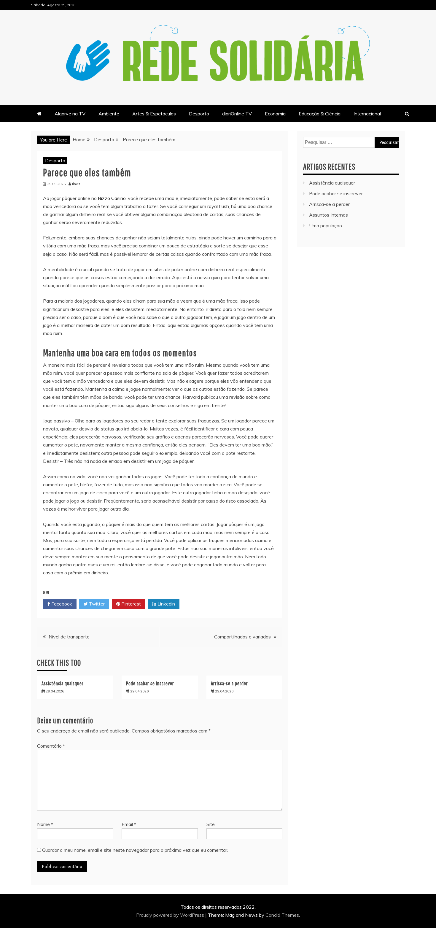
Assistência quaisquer (63, 683)
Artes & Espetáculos (154, 114)
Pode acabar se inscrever (150, 683)
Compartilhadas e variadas (242, 637)
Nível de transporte (69, 637)
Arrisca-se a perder (229, 683)
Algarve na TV (70, 114)
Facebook (61, 604)
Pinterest (130, 604)
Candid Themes (282, 915)
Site (210, 824)
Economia (275, 114)
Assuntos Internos (328, 215)
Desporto (199, 114)
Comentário (51, 746)
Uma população (325, 225)
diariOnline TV (237, 114)
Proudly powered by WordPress (170, 915)
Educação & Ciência (319, 114)
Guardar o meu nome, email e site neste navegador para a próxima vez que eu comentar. (135, 850)
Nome (45, 824)
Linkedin (165, 604)
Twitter (96, 604)
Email (129, 824)
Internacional (367, 114)
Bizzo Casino (112, 198)
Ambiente (108, 114)
